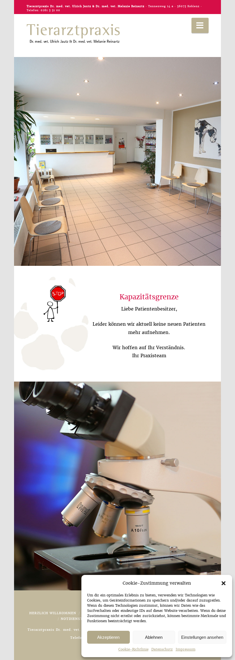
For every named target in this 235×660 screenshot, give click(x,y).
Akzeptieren (108, 637)
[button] (223, 583)
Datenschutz (162, 649)
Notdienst (72, 619)
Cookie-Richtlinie (133, 649)
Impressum (185, 649)
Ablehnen (153, 637)
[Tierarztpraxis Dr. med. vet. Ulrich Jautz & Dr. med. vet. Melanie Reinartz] (73, 33)
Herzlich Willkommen (52, 613)
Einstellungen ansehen (202, 637)
